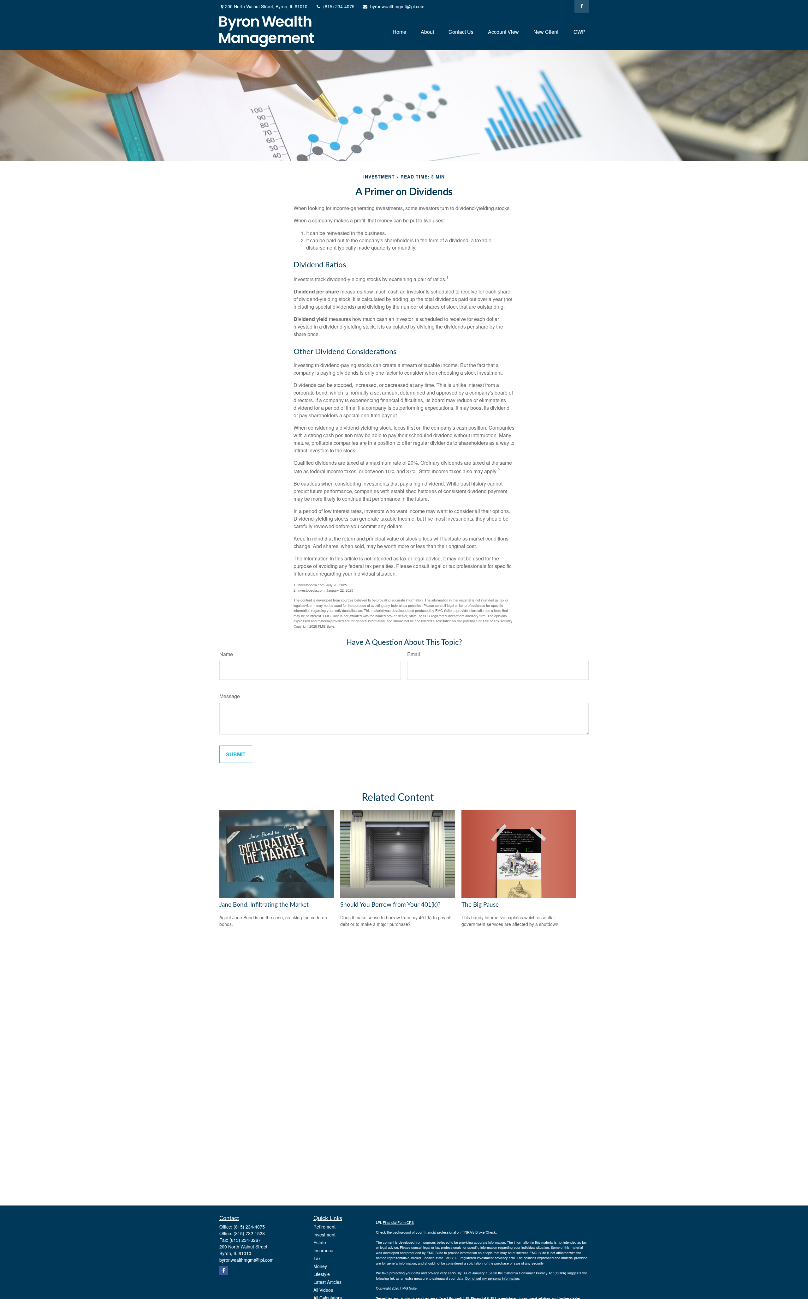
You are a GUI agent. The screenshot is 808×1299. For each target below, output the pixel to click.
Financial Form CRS (398, 1222)
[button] (399, 31)
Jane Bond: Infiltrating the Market (264, 905)
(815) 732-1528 (249, 1233)
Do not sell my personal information (492, 1278)
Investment (324, 1234)
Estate (319, 1242)
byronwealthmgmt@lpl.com (397, 6)
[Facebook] (581, 6)
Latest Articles (327, 1282)
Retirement (324, 1226)
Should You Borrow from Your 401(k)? (390, 905)
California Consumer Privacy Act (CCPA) (535, 1272)
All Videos (323, 1290)
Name (226, 654)
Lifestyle (321, 1274)
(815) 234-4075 (338, 6)
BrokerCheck (485, 1232)
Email (413, 654)
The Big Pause (480, 905)
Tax (317, 1258)
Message (229, 696)
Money (320, 1266)
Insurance (323, 1250)
